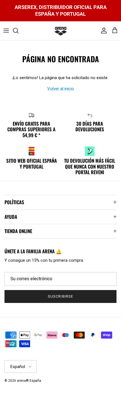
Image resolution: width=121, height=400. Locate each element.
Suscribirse (60, 296)
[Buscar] (18, 30)
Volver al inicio (60, 88)
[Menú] (6, 30)
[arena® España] (61, 31)
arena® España (29, 381)
